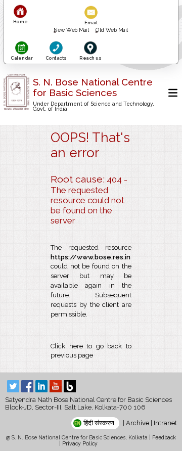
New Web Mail (71, 29)
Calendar (21, 57)
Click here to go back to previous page (91, 350)
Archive (137, 423)
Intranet (165, 423)
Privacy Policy (80, 443)
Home (20, 21)
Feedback (164, 437)
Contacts (56, 57)
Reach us (90, 57)
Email (91, 22)
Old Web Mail (112, 29)
